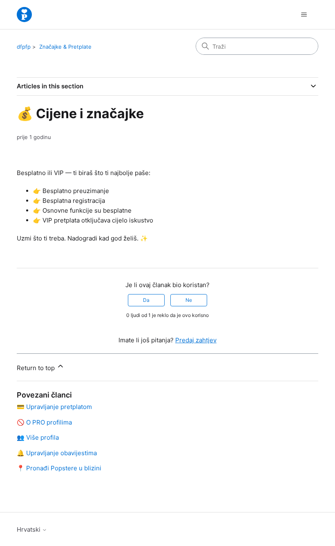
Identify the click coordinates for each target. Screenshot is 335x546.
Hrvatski (29, 529)
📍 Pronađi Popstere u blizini (59, 468)
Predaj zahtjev (196, 340)
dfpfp (24, 46)
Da (146, 300)
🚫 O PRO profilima (44, 422)
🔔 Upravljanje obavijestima (57, 453)
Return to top (36, 368)
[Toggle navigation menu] (303, 14)
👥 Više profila (38, 437)
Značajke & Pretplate (65, 46)
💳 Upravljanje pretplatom (54, 407)
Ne (188, 300)
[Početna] (24, 14)
